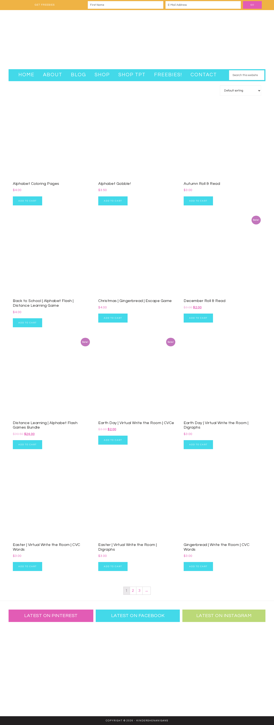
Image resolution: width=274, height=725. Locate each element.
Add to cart (27, 201)
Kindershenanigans (137, 39)
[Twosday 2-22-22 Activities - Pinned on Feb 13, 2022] (50, 694)
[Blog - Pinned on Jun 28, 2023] (22, 638)
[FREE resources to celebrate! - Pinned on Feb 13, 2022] (22, 694)
